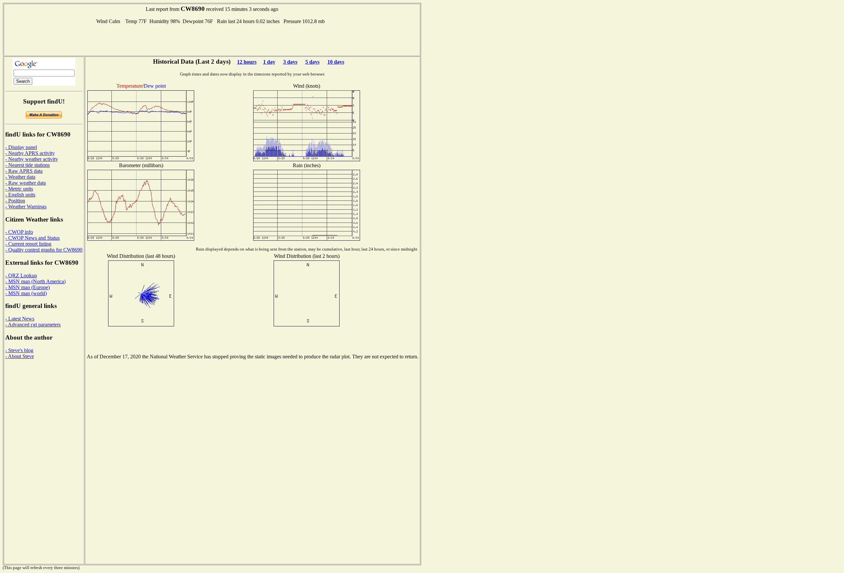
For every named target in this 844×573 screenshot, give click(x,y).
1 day (269, 62)
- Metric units (19, 189)
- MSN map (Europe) (27, 287)
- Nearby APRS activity (30, 153)
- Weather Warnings (25, 206)
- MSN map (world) (26, 293)
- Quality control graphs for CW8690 (43, 250)
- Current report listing (28, 244)
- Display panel (21, 147)
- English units (20, 194)
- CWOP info (19, 232)
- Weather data (20, 177)
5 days (312, 62)
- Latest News (19, 318)
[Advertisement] (212, 39)
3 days (290, 62)
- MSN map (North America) (35, 281)
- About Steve (19, 356)
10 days (335, 62)
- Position (15, 200)
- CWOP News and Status (32, 238)
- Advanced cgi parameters (33, 324)
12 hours (246, 62)
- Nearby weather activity (31, 159)
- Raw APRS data (24, 171)
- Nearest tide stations (27, 165)
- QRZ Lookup (21, 275)
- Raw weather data (25, 183)
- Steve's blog (19, 350)
